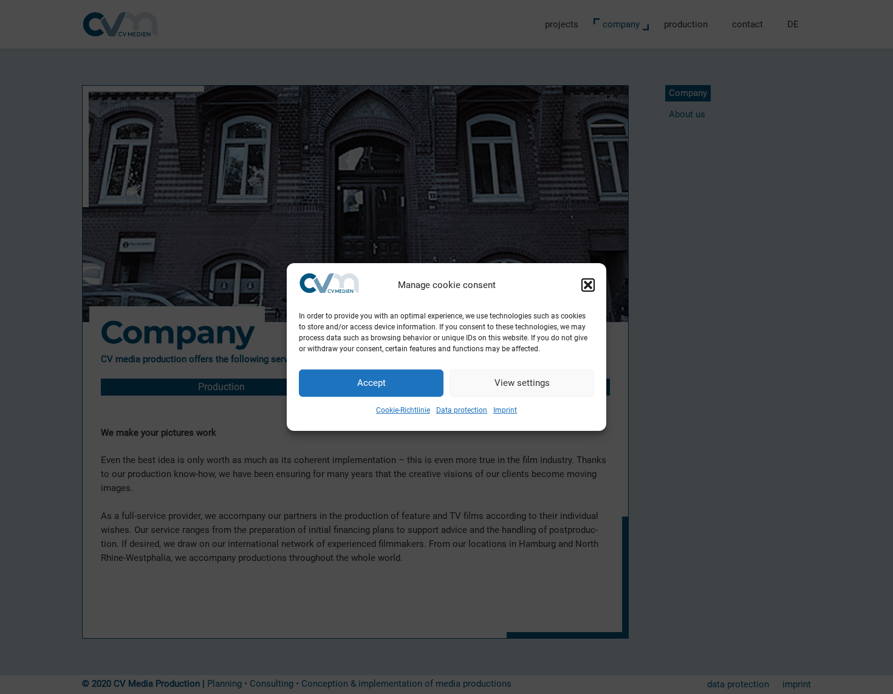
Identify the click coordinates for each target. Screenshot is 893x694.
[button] (588, 285)
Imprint (505, 410)
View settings (522, 382)
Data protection (461, 410)
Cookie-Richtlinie (403, 410)
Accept (371, 382)
